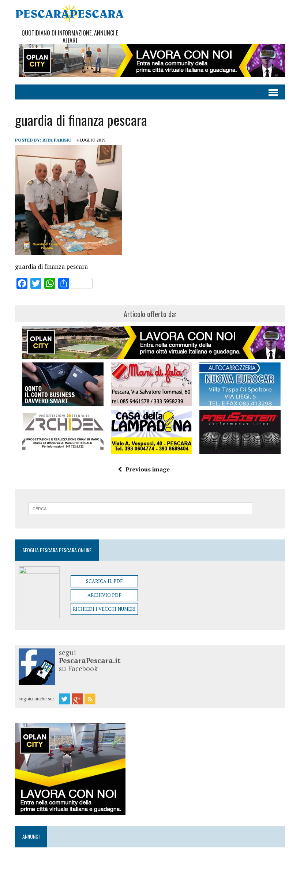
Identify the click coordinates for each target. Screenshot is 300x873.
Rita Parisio (57, 140)
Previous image (147, 469)
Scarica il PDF (104, 581)
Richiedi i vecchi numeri (104, 609)
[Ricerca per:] (140, 508)
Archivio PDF (104, 595)
